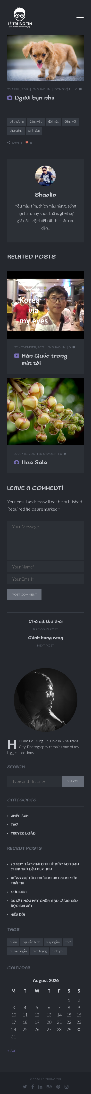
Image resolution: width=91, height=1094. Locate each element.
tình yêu (58, 951)
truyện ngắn (18, 951)
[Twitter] (25, 1086)
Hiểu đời (18, 915)
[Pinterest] (58, 1086)
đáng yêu (36, 121)
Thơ (14, 825)
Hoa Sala (34, 462)
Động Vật (62, 89)
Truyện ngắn (23, 833)
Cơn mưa (18, 892)
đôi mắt (53, 121)
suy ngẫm (53, 942)
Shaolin (43, 89)
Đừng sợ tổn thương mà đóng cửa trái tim (44, 880)
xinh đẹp (34, 130)
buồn (13, 942)
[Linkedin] (40, 1086)
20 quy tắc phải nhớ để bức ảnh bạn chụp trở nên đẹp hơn (45, 866)
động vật (70, 121)
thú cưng (16, 130)
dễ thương (17, 121)
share (17, 142)
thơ (68, 942)
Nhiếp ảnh (19, 816)
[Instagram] (66, 1086)
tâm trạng (40, 951)
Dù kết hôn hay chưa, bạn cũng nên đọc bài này (44, 903)
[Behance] (49, 1086)
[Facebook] (32, 1086)
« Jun (11, 1050)
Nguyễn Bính (31, 942)
